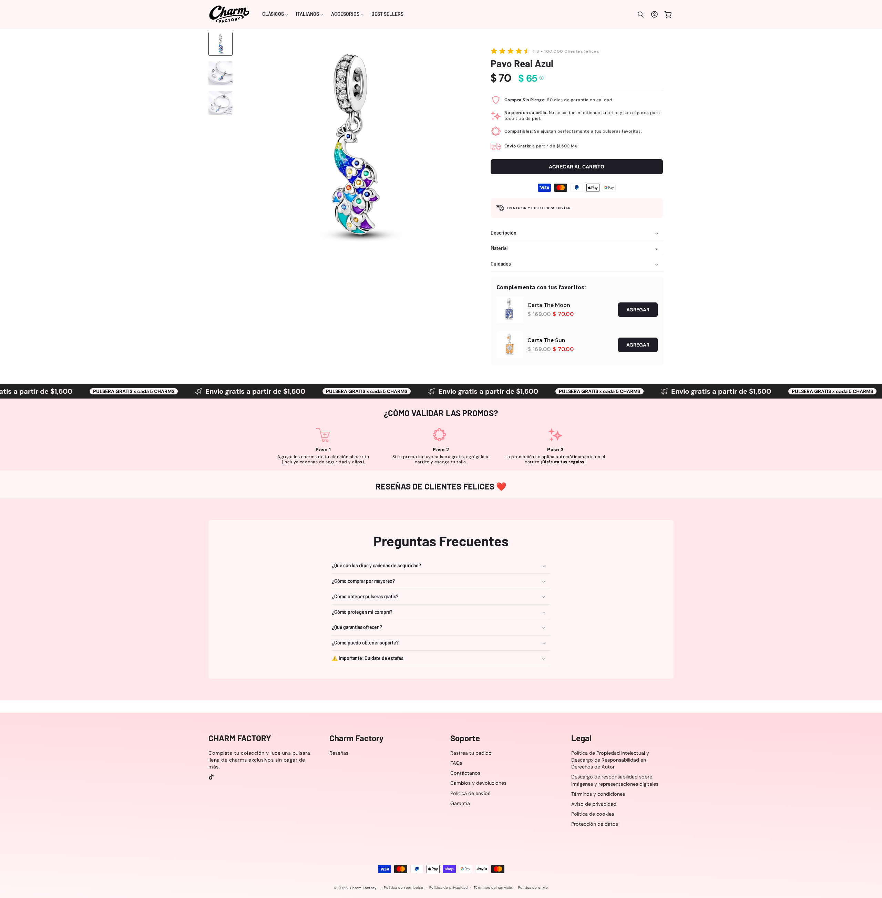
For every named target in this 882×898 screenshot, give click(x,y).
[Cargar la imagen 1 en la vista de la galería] (220, 44)
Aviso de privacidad (593, 804)
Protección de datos (594, 824)
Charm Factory (363, 888)
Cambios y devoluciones (478, 783)
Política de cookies (592, 814)
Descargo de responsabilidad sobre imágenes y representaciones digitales (614, 780)
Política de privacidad (448, 888)
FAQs (456, 763)
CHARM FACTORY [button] (239, 738)
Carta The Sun (546, 340)
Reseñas (338, 753)
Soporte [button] (465, 738)
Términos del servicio (493, 888)
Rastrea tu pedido (471, 753)
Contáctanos (465, 773)
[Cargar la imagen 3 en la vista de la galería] (220, 103)
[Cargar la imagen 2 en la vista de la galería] (220, 73)
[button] (275, 14)
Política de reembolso (403, 888)
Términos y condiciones (598, 794)
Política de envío (533, 888)
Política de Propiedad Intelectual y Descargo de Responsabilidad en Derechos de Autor (610, 760)
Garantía (460, 803)
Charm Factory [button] (356, 738)
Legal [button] (581, 738)
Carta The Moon (548, 305)
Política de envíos (470, 793)
